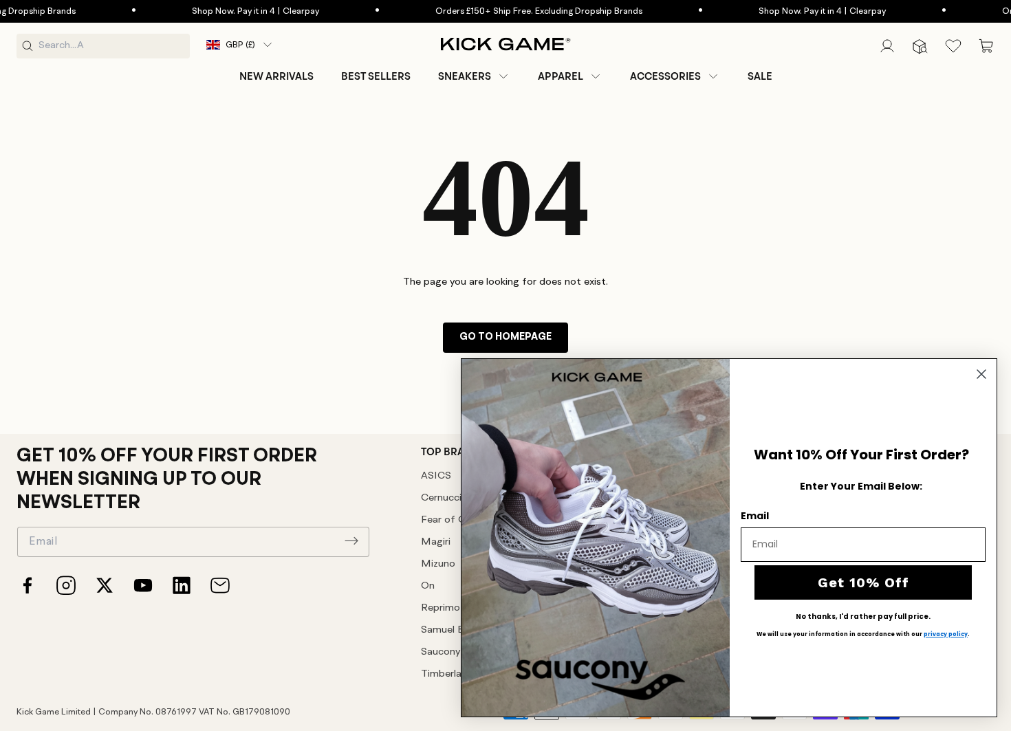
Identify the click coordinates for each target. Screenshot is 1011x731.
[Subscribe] (351, 540)
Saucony (440, 652)
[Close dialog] (981, 374)
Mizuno (438, 564)
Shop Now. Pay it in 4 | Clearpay (237, 11)
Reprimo (440, 608)
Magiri (435, 542)
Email (755, 516)
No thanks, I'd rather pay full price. (863, 616)
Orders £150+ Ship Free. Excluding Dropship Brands (520, 11)
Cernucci (441, 498)
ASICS (436, 476)
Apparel (560, 76)
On (428, 586)
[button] (474, 76)
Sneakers (464, 76)
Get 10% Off (863, 582)
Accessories (665, 76)
